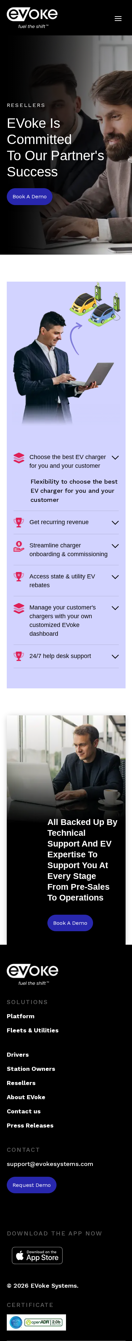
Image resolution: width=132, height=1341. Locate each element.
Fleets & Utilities (33, 1030)
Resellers (21, 1082)
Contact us (24, 1111)
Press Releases (30, 1125)
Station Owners (31, 1068)
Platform (21, 1016)
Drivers (18, 1054)
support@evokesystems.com (50, 1163)
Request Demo (32, 1185)
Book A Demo (30, 196)
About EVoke (26, 1097)
